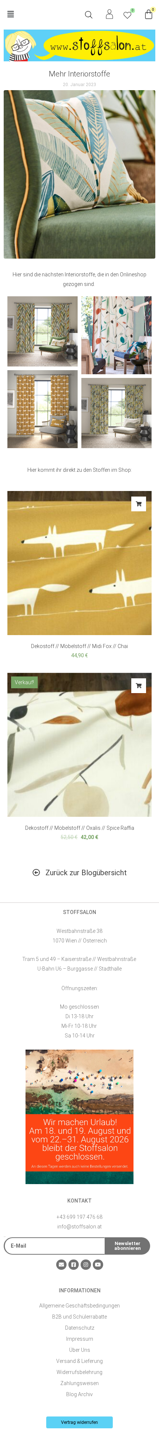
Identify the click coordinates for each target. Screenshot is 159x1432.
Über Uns (79, 1350)
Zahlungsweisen (79, 1383)
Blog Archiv (79, 1394)
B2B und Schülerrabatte (79, 1317)
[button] (41, 14)
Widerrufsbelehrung (79, 1372)
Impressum (79, 1339)
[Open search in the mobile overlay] (88, 14)
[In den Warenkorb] (138, 504)
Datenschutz (79, 1328)
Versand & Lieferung (79, 1361)
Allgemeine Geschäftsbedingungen (79, 1306)
